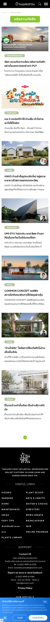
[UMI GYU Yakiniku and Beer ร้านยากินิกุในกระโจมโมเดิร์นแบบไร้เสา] (25, 210)
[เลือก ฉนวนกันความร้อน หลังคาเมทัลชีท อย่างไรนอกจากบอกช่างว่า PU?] (25, 39)
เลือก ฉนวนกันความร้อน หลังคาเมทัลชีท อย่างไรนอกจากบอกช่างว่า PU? (24, 64)
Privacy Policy (25, 588)
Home (4, 12)
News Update (34, 515)
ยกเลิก (20, 617)
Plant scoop (35, 492)
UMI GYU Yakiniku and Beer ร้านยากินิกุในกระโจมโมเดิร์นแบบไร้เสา (24, 236)
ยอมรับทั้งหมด (38, 617)
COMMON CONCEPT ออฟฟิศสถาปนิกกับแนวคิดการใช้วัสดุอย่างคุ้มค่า (23, 295)
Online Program (37, 531)
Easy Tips (8, 520)
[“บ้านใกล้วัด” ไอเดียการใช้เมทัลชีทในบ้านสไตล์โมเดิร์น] (25, 325)
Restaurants (12, 227)
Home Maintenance (14, 55)
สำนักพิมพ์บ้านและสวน (11, 529)
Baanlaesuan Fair (35, 523)
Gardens (7, 498)
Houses (10, 399)
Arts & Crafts (35, 498)
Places (9, 284)
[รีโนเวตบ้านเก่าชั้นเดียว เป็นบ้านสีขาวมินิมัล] (25, 382)
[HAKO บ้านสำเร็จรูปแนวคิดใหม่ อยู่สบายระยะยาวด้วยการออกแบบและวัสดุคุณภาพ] (25, 153)
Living (9, 170)
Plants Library (12, 537)
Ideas (5, 515)
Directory (33, 509)
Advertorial (11, 113)
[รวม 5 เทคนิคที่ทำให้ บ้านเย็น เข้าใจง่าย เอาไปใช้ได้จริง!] (25, 96)
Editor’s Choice (37, 503)
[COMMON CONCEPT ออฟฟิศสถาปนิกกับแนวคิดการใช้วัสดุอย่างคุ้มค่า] (25, 268)
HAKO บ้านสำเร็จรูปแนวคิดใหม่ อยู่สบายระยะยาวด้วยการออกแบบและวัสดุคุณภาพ (24, 180)
